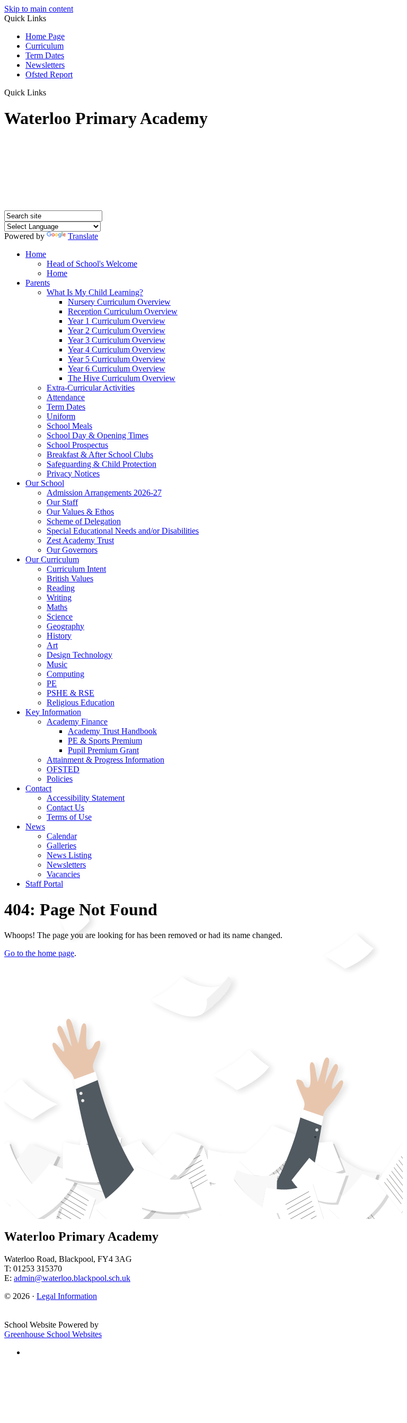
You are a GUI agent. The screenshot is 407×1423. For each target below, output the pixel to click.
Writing (59, 597)
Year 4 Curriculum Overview (116, 349)
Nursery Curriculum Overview (119, 301)
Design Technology (79, 654)
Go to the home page (39, 953)
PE (52, 683)
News (35, 826)
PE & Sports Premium (105, 740)
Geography (65, 626)
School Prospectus (77, 444)
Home (35, 254)
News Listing (69, 855)
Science (60, 616)
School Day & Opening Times (97, 435)
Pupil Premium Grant (103, 750)
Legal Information (67, 1296)
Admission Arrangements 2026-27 (104, 492)
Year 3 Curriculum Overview (116, 339)
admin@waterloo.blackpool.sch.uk (72, 1278)
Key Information (53, 712)
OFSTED (63, 769)
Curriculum (44, 45)
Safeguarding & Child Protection (101, 464)
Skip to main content (38, 8)
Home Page (45, 36)
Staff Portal (44, 883)
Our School (44, 483)
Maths (57, 607)
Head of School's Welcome (92, 263)
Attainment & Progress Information (105, 759)
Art (52, 645)
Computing (65, 673)
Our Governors (72, 549)
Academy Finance (77, 721)
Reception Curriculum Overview (123, 311)
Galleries (61, 845)
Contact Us (65, 807)
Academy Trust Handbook (112, 731)
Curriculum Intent (76, 568)
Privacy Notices (73, 473)
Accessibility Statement (86, 797)
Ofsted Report (49, 74)
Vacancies (63, 874)
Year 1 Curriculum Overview (116, 320)
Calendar (62, 836)
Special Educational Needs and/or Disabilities (123, 530)
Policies (60, 778)
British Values (70, 578)
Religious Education (80, 702)
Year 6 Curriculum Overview (116, 368)
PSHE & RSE (70, 692)
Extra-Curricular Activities (91, 387)
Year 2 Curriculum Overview (116, 330)
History (59, 635)
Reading (61, 588)
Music (57, 664)
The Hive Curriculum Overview (121, 378)
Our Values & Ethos (80, 511)
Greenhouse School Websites (53, 1334)
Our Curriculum (52, 559)
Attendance (66, 397)
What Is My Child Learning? (95, 292)
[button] (50, 92)
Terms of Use (69, 816)
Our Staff (62, 502)
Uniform (61, 416)
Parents (37, 282)
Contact (38, 788)
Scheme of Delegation (84, 521)
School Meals (69, 425)
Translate (83, 236)
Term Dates (44, 55)
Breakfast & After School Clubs (100, 454)
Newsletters (45, 64)
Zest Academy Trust (80, 540)
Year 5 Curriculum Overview (116, 359)
